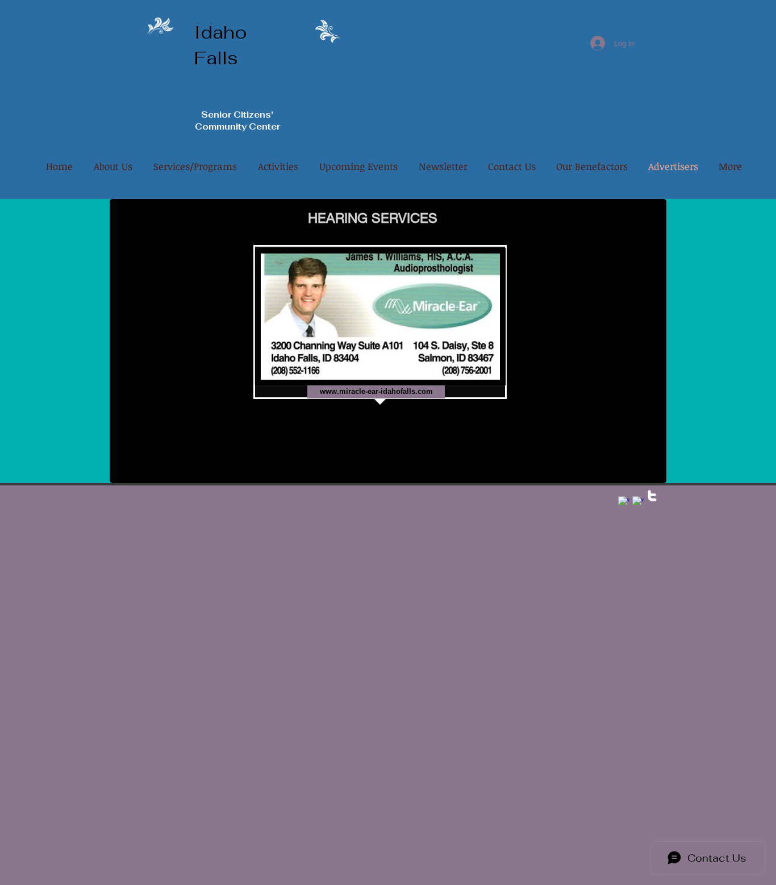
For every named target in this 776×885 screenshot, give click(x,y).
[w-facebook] (638, 502)
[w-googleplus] (623, 502)
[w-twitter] (652, 495)
